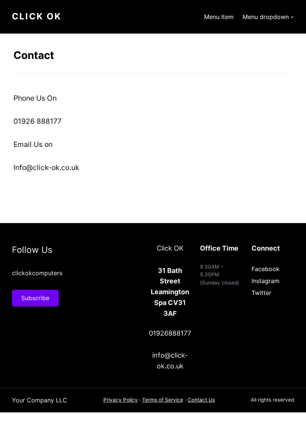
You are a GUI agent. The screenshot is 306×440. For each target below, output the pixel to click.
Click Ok (37, 16)
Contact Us (201, 400)
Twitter (261, 292)
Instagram (266, 281)
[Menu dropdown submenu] (292, 17)
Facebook (266, 269)
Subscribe (35, 298)
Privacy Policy (120, 400)
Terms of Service (162, 400)
